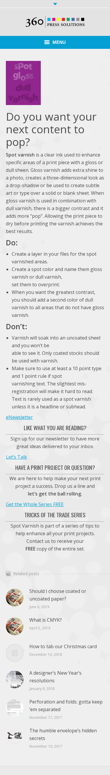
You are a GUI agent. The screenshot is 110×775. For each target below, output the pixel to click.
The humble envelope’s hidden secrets (63, 734)
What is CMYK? (45, 620)
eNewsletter (19, 417)
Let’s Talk (16, 457)
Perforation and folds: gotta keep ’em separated (66, 706)
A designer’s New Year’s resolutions (55, 677)
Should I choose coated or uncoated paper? (57, 595)
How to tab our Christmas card (63, 646)
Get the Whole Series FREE (35, 504)
